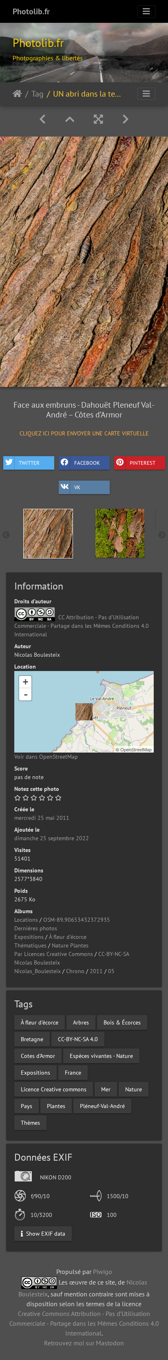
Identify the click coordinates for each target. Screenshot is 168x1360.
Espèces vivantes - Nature (101, 1056)
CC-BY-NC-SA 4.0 (78, 1039)
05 (111, 971)
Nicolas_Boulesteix (37, 971)
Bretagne (32, 1039)
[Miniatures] (69, 119)
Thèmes (30, 1122)
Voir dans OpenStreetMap (46, 756)
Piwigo (102, 1271)
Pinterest (142, 462)
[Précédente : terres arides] (42, 119)
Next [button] (162, 535)
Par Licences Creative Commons (53, 954)
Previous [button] (6, 535)
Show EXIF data (44, 1233)
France (73, 1072)
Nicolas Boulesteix (37, 962)
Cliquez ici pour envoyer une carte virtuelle (84, 433)
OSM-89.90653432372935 (76, 919)
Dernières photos (35, 928)
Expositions (29, 937)
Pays (26, 1106)
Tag (37, 93)
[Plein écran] (98, 119)
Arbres (81, 1022)
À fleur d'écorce (67, 937)
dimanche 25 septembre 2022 (51, 838)
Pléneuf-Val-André (102, 1106)
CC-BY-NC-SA (113, 954)
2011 (96, 971)
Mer (106, 1089)
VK (77, 487)
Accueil (17, 94)
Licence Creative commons (53, 1089)
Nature (133, 1089)
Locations (26, 919)
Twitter (29, 462)
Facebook (87, 462)
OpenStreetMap (136, 749)
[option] (48, 534)
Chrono (75, 971)
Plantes (56, 1106)
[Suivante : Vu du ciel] (126, 119)
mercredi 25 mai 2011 (41, 817)
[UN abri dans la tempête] (84, 711)
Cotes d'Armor (38, 1056)
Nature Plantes (70, 945)
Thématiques (30, 945)
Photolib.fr (31, 11)
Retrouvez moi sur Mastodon (84, 1343)
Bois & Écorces (122, 1022)
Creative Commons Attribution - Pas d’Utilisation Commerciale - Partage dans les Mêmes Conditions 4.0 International (84, 1323)
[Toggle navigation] (146, 11)
